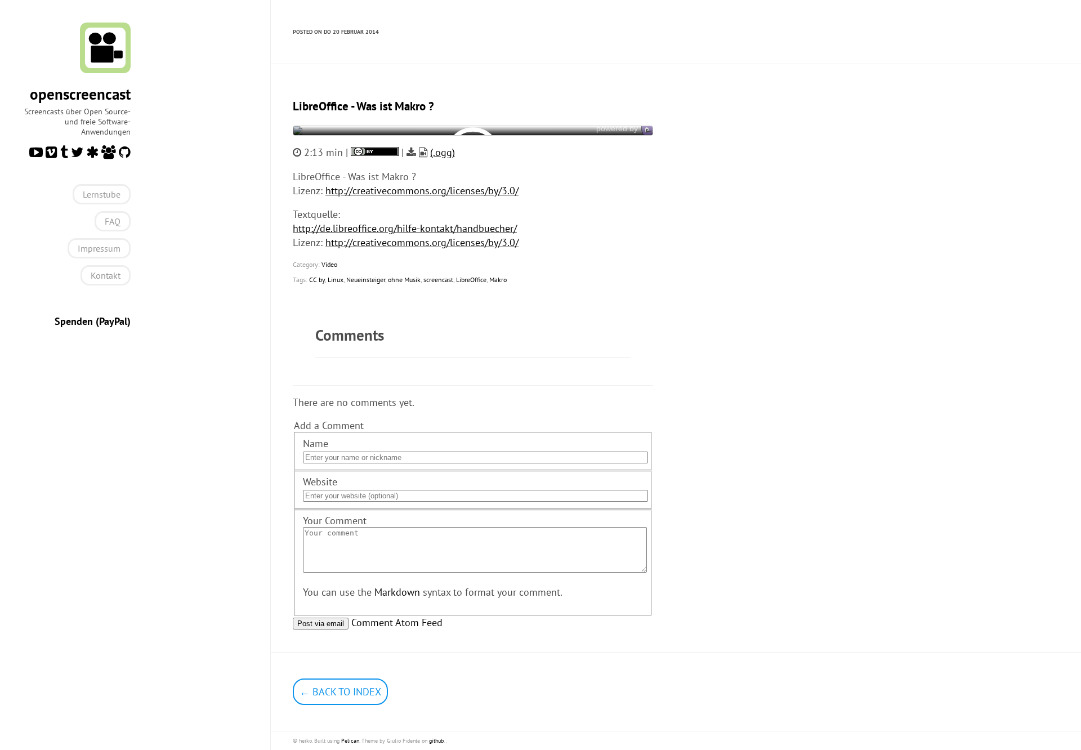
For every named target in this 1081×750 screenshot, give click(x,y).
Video (329, 264)
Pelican (350, 740)
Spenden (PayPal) (93, 321)
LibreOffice (471, 279)
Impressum (99, 248)
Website (320, 481)
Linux (335, 279)
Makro (498, 279)
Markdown (397, 592)
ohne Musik (404, 279)
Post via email (320, 623)
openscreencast (80, 94)
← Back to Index (340, 691)
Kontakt (105, 275)
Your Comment (335, 520)
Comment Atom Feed (397, 622)
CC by (317, 279)
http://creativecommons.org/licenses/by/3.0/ (422, 190)
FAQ (112, 221)
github (436, 740)
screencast (438, 279)
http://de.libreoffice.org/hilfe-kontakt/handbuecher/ (405, 228)
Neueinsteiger (365, 279)
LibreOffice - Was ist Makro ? (363, 106)
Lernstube (101, 194)
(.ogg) (442, 152)
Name (315, 443)
